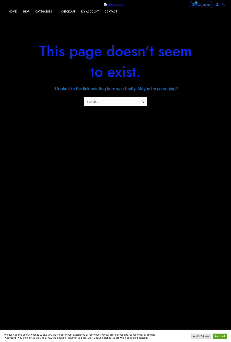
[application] (53, 11)
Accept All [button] (220, 336)
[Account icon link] (217, 4)
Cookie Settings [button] (201, 336)
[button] (223, 4)
